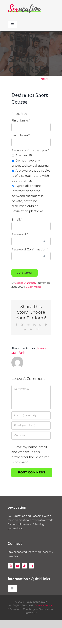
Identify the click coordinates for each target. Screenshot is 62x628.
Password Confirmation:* (29, 249)
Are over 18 (24, 155)
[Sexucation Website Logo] (24, 5)
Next (44, 79)
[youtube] (17, 565)
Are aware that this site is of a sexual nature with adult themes (31, 175)
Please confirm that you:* (30, 150)
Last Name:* (20, 135)
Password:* (19, 234)
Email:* (16, 219)
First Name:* (20, 120)
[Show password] (44, 241)
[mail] (31, 565)
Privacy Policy (43, 605)
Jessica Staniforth (25, 282)
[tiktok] (24, 565)
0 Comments (33, 286)
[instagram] (10, 565)
